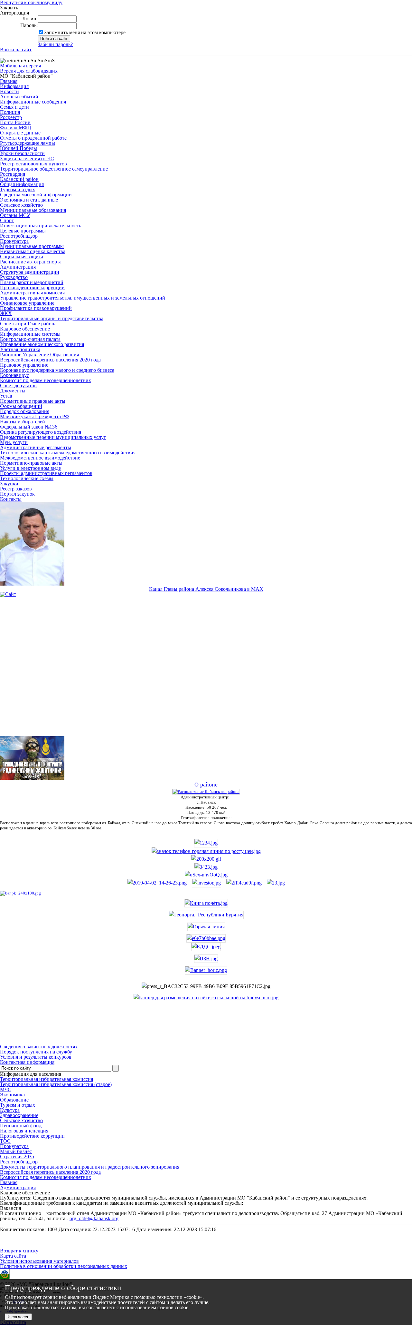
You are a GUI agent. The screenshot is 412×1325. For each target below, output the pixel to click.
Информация (14, 86)
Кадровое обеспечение (25, 328)
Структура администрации (29, 272)
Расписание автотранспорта (30, 261)
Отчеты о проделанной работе (33, 138)
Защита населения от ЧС (27, 158)
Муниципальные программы (32, 246)
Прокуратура (14, 241)
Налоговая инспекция (24, 1130)
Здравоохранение (19, 1115)
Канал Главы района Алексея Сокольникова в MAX (206, 589)
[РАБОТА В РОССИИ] (206, 997)
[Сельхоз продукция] (276, 882)
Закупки (9, 483)
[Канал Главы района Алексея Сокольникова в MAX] (32, 584)
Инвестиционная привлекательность (40, 225)
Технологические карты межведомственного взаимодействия (68, 452)
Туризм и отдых (17, 189)
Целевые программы (23, 230)
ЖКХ (6, 313)
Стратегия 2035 (17, 1156)
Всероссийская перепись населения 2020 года (50, 359)
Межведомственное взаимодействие (40, 457)
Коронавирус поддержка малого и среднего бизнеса (57, 370)
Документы (12, 390)
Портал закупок (17, 494)
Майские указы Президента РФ (34, 416)
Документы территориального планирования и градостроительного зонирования (89, 1167)
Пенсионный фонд (21, 1125)
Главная (8, 81)
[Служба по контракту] (206, 671)
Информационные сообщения (33, 101)
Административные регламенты (35, 447)
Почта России (15, 122)
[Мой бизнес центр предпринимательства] (206, 867)
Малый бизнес (16, 1151)
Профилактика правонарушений (36, 308)
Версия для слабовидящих (29, 71)
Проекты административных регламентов (46, 473)
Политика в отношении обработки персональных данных (63, 1266)
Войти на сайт (16, 49)
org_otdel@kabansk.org (94, 1218)
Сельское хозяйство (21, 205)
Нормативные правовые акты (32, 401)
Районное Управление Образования (39, 354)
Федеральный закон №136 (28, 427)
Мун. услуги (14, 442)
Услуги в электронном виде (30, 468)
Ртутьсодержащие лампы (27, 143)
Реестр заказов (16, 488)
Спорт (7, 220)
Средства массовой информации (36, 194)
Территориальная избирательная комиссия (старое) (56, 1084)
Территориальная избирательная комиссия (46, 1079)
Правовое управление (24, 365)
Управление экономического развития (42, 344)
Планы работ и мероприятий (31, 282)
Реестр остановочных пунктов (33, 163)
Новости (9, 91)
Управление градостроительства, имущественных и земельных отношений (82, 298)
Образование (14, 1100)
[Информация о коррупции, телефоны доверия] (20, 893)
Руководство (14, 277)
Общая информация (22, 184)
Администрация (18, 267)
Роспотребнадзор (19, 236)
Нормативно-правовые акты (31, 463)
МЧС (5, 1089)
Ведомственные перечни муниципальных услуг (53, 437)
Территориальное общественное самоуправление (54, 169)
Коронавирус (14, 375)
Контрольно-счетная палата (30, 339)
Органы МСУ (15, 215)
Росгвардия (12, 174)
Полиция (10, 112)
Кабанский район (19, 179)
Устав (6, 396)
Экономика (12, 1094)
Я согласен (18, 1316)
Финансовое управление (27, 303)
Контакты (11, 499)
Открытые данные (20, 132)
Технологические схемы (26, 478)
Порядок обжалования (24, 411)
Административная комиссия (32, 292)
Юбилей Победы (18, 148)
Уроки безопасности (22, 153)
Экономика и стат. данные (29, 200)
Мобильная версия (20, 65)
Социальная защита (21, 256)
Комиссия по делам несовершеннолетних (45, 380)
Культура (10, 1110)
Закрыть (9, 7)
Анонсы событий (19, 96)
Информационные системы (30, 334)
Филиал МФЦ (15, 127)
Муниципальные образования (33, 210)
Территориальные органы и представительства (51, 318)
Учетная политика (20, 349)
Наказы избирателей (22, 421)
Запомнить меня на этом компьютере (85, 32)
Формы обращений (21, 406)
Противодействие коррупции (32, 287)
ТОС (5, 1141)
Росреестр (11, 117)
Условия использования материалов (39, 1261)
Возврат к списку (19, 1250)
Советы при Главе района (28, 323)
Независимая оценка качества (32, 251)
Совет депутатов (18, 385)
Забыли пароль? (55, 44)
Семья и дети (14, 107)
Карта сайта (13, 1256)
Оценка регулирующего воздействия (40, 432)
